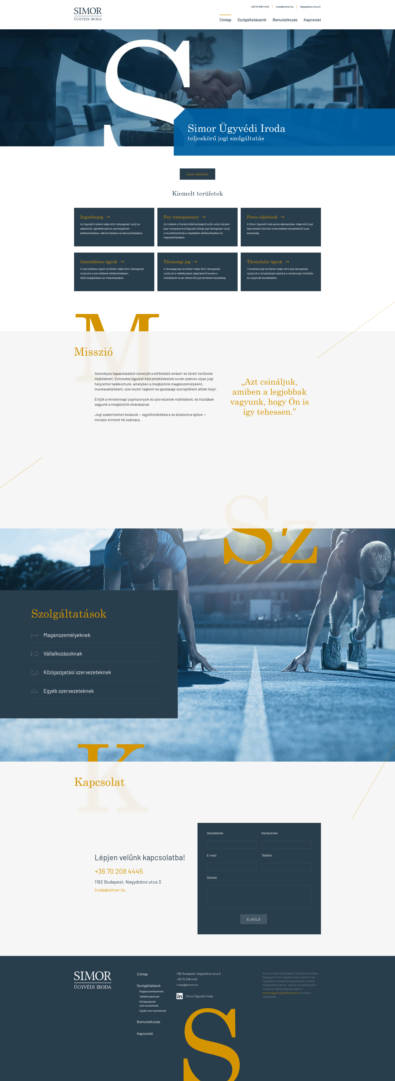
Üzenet (212, 877)
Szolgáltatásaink (251, 19)
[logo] (88, 15)
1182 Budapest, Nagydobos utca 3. (128, 881)
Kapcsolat (312, 19)
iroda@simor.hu (284, 6)
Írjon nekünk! (197, 174)
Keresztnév (270, 833)
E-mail (211, 855)
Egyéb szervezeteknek (152, 1010)
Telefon (267, 855)
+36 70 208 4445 (260, 6)
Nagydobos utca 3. (310, 6)
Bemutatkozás (285, 19)
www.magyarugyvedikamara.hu (281, 992)
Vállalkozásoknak (149, 996)
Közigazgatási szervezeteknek (148, 1003)
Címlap (225, 19)
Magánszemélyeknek (151, 991)
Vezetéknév (215, 833)
